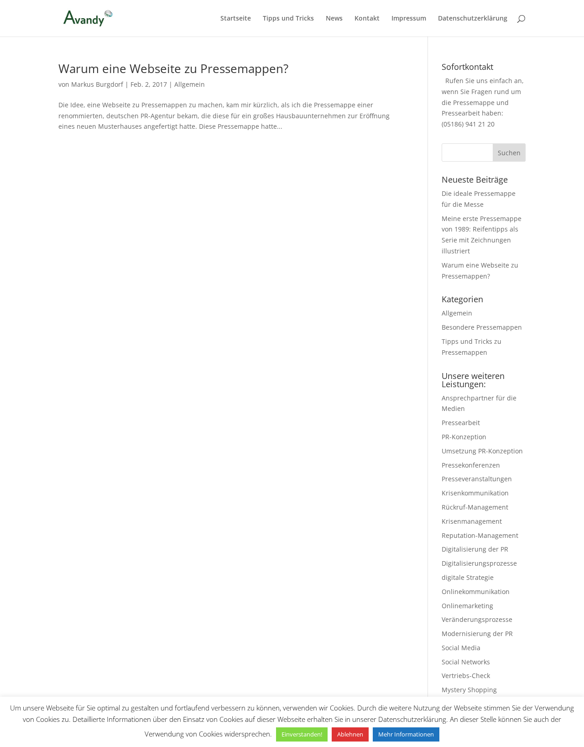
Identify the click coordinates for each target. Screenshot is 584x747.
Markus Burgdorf (97, 84)
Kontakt (367, 18)
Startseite (235, 18)
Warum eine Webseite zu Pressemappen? (173, 68)
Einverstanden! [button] (302, 734)
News (334, 18)
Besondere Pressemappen (482, 327)
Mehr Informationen (406, 734)
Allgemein (189, 84)
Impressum (408, 18)
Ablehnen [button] (350, 734)
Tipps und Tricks (288, 18)
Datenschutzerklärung (472, 18)
